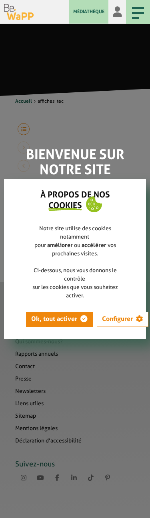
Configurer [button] (117, 319)
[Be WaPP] (36, 12)
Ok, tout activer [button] (54, 319)
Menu (138, 12)
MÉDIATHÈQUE (88, 11)
